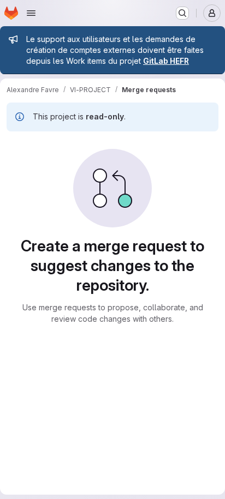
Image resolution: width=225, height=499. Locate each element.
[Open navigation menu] (31, 13)
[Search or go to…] (182, 13)
